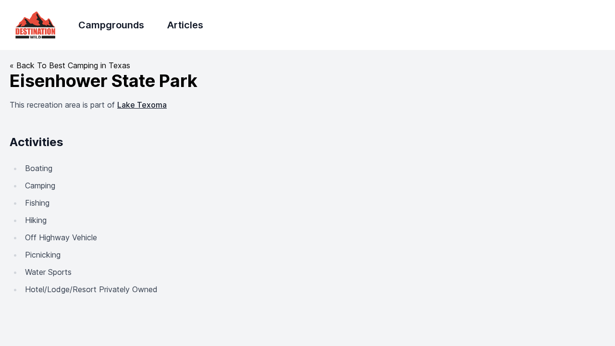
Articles (185, 25)
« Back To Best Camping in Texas (70, 65)
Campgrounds (111, 25)
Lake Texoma (142, 105)
